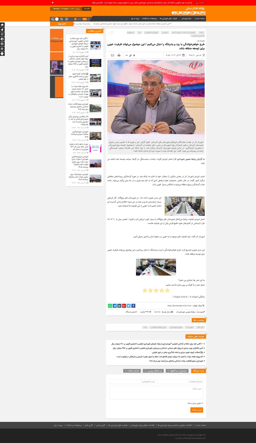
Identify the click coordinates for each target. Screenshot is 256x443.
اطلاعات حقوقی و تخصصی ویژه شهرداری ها (175, 425)
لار (139, 32)
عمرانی (165, 32)
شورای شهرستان (176, 327)
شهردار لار (189, 327)
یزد (145, 327)
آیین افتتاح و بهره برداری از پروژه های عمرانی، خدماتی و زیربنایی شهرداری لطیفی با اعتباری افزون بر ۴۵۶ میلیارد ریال (158, 348)
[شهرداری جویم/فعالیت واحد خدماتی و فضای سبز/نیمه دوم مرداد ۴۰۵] (84, 108)
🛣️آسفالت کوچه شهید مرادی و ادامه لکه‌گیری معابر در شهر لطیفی (177, 352)
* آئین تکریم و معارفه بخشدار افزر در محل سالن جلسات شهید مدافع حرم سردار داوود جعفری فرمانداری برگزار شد (158, 23)
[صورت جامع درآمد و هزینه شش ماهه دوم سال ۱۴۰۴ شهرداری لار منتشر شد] (84, 148)
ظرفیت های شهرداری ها (168, 18)
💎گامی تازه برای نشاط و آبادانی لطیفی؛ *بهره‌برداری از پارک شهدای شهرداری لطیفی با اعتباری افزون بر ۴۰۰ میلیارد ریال (157, 343)
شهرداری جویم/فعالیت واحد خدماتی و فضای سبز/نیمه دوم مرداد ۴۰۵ (176, 360)
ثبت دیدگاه (196, 410)
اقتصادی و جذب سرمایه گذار (184, 32)
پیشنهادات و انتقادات (149, 18)
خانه (201, 32)
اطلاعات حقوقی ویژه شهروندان (143, 425)
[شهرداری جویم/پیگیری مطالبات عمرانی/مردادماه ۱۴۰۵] (84, 136)
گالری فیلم (89, 425)
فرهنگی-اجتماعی (151, 32)
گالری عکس (100, 425)
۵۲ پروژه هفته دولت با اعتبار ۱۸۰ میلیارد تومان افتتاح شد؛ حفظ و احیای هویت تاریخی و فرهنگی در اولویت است (160, 356)
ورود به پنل (135, 18)
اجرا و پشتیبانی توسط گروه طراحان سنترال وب (190, 438)
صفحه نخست (199, 18)
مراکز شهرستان (186, 18)
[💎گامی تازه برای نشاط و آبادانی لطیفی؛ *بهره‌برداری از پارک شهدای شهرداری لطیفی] (84, 45)
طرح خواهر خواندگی (158, 327)
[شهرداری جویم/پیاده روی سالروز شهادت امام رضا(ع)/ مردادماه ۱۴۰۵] (84, 178)
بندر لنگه (200, 327)
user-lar (157, 312)
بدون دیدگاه (130, 312)
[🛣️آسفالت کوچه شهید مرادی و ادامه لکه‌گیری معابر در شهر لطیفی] (84, 78)
